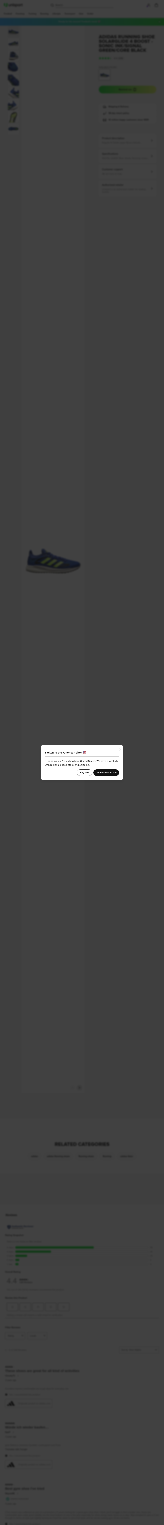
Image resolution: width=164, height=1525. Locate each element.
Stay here (84, 772)
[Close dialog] (120, 749)
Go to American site (106, 772)
